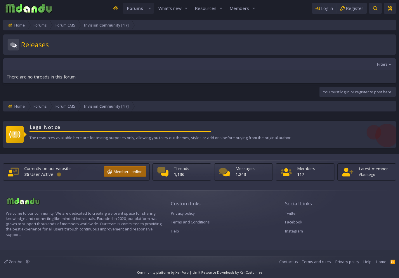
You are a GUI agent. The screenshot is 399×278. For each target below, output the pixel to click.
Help (175, 231)
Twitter (291, 213)
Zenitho (15, 261)
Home (381, 261)
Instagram (294, 231)
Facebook (293, 222)
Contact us (288, 261)
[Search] (375, 8)
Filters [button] (382, 64)
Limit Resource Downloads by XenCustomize (227, 272)
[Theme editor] (390, 8)
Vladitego (367, 174)
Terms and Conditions (190, 222)
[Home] (115, 8)
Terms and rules (316, 261)
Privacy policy (183, 213)
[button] (150, 8)
